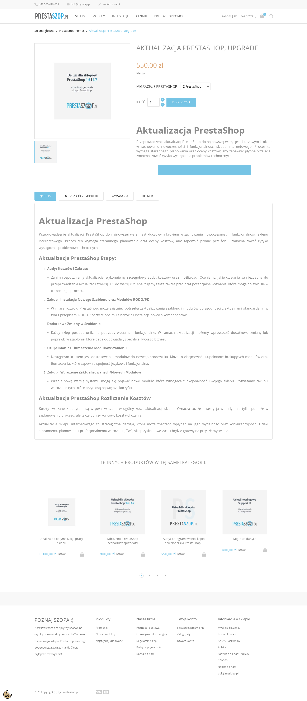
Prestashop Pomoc (169, 16)
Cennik (141, 16)
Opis (47, 196)
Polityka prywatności (149, 647)
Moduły (99, 16)
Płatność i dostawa (148, 628)
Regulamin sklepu (147, 641)
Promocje (102, 628)
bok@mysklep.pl (78, 4)
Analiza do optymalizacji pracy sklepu (62, 541)
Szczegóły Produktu (83, 196)
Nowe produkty (105, 634)
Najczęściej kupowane (109, 641)
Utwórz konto (185, 641)
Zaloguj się (183, 634)
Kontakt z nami (109, 4)
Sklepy (80, 16)
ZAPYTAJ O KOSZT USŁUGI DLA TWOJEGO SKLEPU (204, 170)
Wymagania (120, 196)
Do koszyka (181, 102)
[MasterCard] (106, 692)
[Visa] (99, 692)
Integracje (120, 16)
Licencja (147, 196)
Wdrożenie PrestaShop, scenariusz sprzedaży (123, 541)
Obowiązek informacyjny (151, 634)
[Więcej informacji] (65, 568)
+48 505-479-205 (48, 4)
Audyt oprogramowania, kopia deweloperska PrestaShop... (184, 541)
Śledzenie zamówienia (190, 628)
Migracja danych (244, 539)
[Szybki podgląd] (58, 569)
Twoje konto (187, 619)
